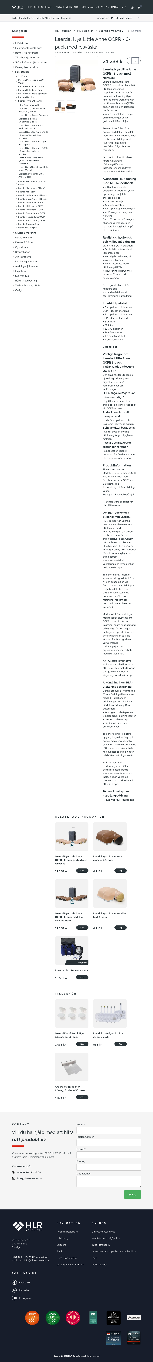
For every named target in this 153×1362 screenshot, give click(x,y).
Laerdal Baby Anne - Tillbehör (32, 199)
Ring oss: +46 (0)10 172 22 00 (30, 1256)
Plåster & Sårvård (25, 242)
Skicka (132, 1194)
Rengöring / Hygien (27, 227)
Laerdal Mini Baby (26, 191)
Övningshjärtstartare (27, 67)
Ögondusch (21, 247)
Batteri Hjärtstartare (26, 52)
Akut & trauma (23, 256)
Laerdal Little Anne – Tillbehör (32, 195)
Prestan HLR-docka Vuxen (31, 86)
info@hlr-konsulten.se (29, 1178)
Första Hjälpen (23, 237)
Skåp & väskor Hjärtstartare (31, 62)
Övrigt (18, 290)
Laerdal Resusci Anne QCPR (32, 213)
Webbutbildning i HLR (27, 285)
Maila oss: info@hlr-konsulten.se (30, 1260)
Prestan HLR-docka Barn (30, 90)
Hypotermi (21, 270)
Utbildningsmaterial (26, 261)
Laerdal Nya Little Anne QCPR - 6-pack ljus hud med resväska (33, 151)
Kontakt (115, 7)
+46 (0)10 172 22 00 (29, 1172)
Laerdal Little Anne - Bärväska (33, 115)
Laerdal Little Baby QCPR (30, 209)
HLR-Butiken (35, 7)
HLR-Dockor (22, 71)
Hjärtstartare (55, 7)
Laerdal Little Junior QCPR (30, 206)
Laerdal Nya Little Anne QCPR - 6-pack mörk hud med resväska (33, 135)
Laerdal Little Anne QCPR (30, 202)
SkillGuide (22, 76)
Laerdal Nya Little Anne (30, 100)
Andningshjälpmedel (26, 266)
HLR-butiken (63, 30)
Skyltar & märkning (25, 232)
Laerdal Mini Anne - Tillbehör (32, 188)
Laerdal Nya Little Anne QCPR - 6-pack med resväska (31, 160)
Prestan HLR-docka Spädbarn (32, 93)
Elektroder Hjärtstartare (28, 47)
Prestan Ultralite (26, 97)
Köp (82, 870)
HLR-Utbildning (77, 7)
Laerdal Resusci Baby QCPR (32, 220)
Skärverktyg (22, 275)
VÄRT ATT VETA (98, 7)
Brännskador (22, 251)
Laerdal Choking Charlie (29, 224)
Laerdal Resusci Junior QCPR (32, 217)
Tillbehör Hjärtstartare (27, 57)
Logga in (66, 17)
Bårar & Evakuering (26, 280)
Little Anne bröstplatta (29, 105)
